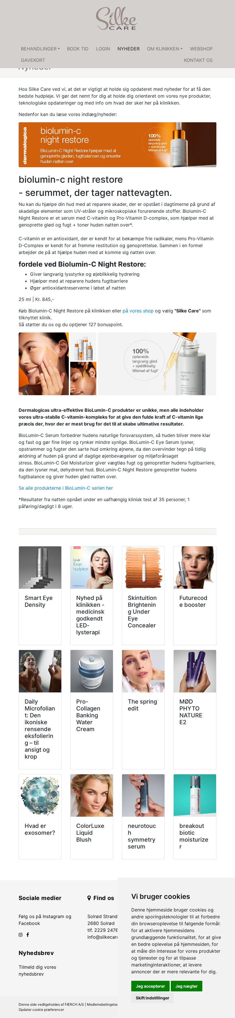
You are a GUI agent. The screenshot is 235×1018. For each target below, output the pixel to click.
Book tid (78, 49)
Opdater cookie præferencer (41, 1009)
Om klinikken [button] (163, 49)
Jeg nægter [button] (186, 986)
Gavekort (33, 60)
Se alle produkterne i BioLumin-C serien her (66, 488)
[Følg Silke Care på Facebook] (27, 935)
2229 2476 (106, 930)
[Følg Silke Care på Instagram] (21, 935)
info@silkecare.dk (106, 937)
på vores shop (138, 311)
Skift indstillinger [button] (152, 997)
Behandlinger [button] (38, 49)
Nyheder (128, 49)
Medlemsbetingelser (103, 1004)
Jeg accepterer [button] (150, 986)
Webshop (201, 49)
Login (103, 49)
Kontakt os (198, 60)
